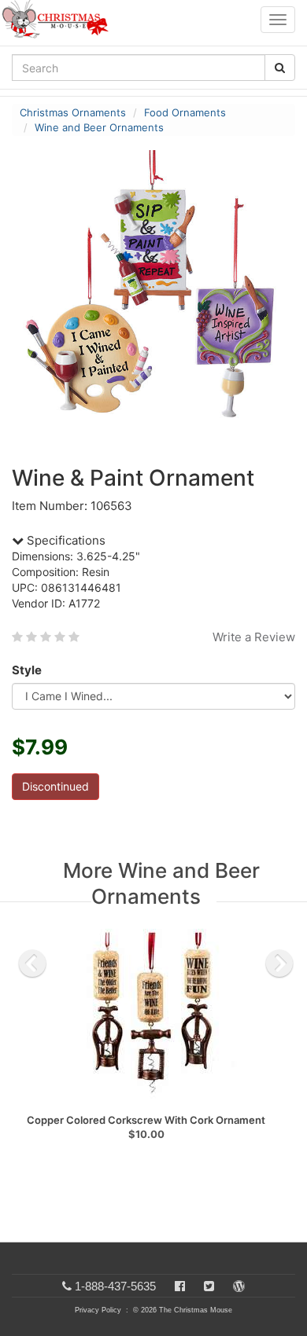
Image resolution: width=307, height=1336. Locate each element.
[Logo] (60, 19)
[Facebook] (180, 1286)
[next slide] (279, 963)
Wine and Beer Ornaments (99, 127)
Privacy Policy (98, 1310)
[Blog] (239, 1286)
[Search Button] (279, 67)
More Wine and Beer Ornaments (161, 883)
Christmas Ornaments (73, 112)
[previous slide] (32, 963)
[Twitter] (209, 1286)
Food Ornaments (185, 112)
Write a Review (254, 636)
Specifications (64, 540)
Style (27, 669)
